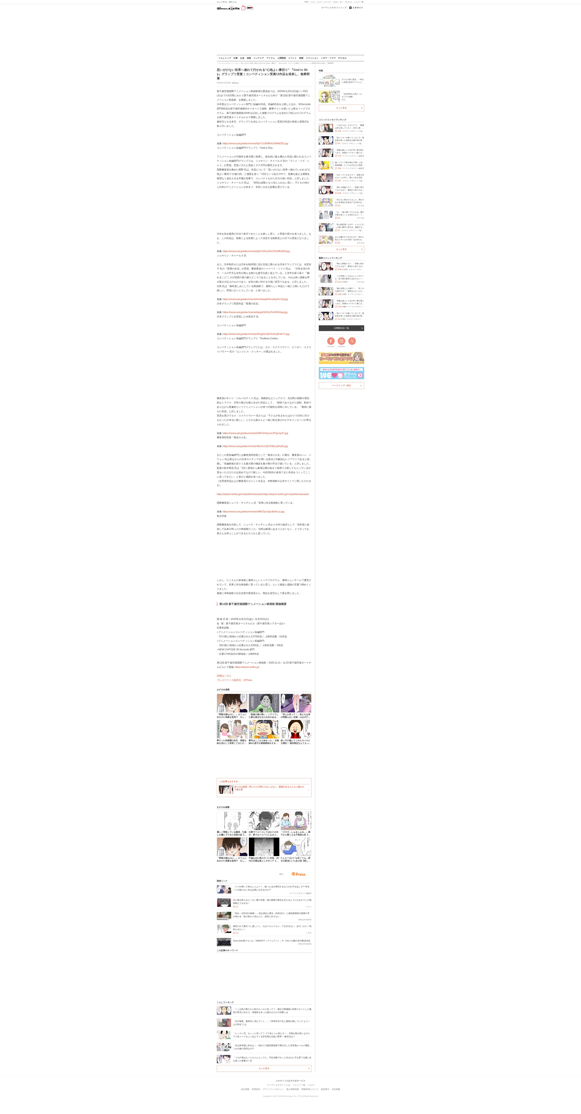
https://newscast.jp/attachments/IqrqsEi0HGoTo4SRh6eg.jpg (255, 312)
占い (341, 2)
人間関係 (281, 58)
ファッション (312, 58)
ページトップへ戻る (341, 385)
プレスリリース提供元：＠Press (234, 680)
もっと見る (264, 1068)
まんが (335, 2)
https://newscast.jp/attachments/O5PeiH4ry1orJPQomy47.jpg (255, 433)
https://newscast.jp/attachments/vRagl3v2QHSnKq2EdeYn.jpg (256, 334)
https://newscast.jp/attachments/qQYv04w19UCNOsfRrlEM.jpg (256, 251)
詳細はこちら (224, 675)
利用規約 (256, 1089)
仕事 (235, 58)
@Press (235, 83)
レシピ (319, 2)
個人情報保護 (292, 1089)
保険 (249, 58)
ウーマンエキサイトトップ (334, 7)
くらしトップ (224, 58)
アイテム (270, 58)
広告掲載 (336, 1089)
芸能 (301, 58)
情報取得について (309, 1089)
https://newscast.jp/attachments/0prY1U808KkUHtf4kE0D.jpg (255, 143)
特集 (321, 70)
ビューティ (327, 2)
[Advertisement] (290, 33)
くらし (313, 2)
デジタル (342, 58)
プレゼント (348, 2)
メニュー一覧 (358, 2)
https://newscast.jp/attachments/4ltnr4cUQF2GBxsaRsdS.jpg (255, 446)
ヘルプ (311, 1085)
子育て (306, 2)
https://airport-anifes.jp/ (247, 667)
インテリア (258, 58)
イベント (292, 58)
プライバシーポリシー (273, 1089)
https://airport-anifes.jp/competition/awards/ (240, 494)
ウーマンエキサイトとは (278, 1085)
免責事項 (325, 1089)
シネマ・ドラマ (328, 58)
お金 (242, 58)
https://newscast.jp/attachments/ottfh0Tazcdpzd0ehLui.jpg (253, 511)
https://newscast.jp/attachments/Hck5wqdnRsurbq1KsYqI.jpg (255, 299)
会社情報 (245, 1089)
